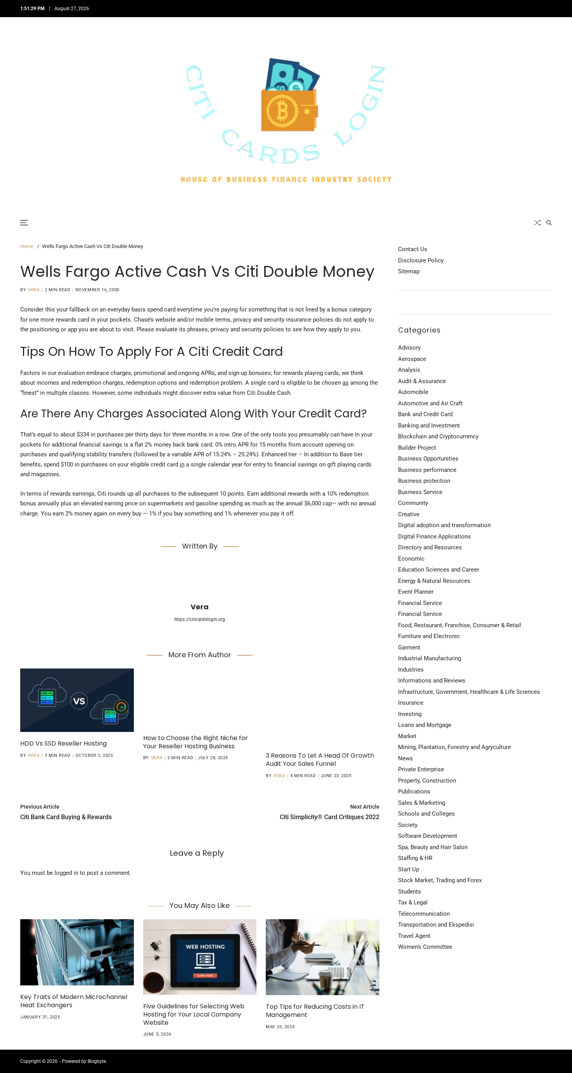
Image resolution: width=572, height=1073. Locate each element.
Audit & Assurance (422, 381)
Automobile (413, 392)
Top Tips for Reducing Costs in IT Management (315, 1010)
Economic (411, 558)
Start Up (408, 869)
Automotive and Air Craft (430, 403)
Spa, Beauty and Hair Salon (433, 847)
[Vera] (199, 580)
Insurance (410, 702)
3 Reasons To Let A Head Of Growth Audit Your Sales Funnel (320, 759)
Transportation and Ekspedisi (436, 924)
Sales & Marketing (421, 802)
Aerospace (412, 358)
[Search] (549, 222)
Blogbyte (97, 1061)
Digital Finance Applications (434, 536)
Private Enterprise (421, 769)
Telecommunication (424, 913)
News (405, 758)
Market (407, 736)
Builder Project (417, 447)
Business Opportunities (428, 458)
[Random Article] (537, 222)
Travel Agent (414, 935)
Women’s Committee (425, 946)
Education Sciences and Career (438, 569)
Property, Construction (427, 780)
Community (413, 503)
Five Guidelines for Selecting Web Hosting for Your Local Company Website (193, 1014)
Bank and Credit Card (425, 414)
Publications (414, 791)
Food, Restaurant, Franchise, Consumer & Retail (459, 625)
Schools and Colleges (426, 813)
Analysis (409, 369)
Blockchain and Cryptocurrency (438, 436)
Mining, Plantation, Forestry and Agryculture (454, 747)
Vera (33, 289)
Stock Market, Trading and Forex (440, 880)
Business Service (420, 492)
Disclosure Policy (421, 260)
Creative (408, 514)
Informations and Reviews (431, 680)
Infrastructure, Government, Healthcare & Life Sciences (469, 691)
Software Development (427, 835)
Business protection (424, 480)
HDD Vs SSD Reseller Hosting (63, 743)
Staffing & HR (415, 858)
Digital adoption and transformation (444, 525)
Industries (411, 669)
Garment (409, 647)
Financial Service (420, 603)
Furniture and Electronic (429, 636)
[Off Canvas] (24, 222)
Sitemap (408, 271)
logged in (66, 872)
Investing (409, 714)
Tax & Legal (413, 902)
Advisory (409, 347)
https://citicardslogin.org (199, 619)
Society (408, 824)
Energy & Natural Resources (434, 580)
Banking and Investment (429, 425)
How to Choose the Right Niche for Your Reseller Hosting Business (195, 742)
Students (409, 891)
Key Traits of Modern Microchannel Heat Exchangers (73, 1001)
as (345, 382)
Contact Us (412, 249)
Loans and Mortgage (424, 724)
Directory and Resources (430, 547)
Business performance (427, 469)
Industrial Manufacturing (429, 658)
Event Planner (415, 591)
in (182, 464)
